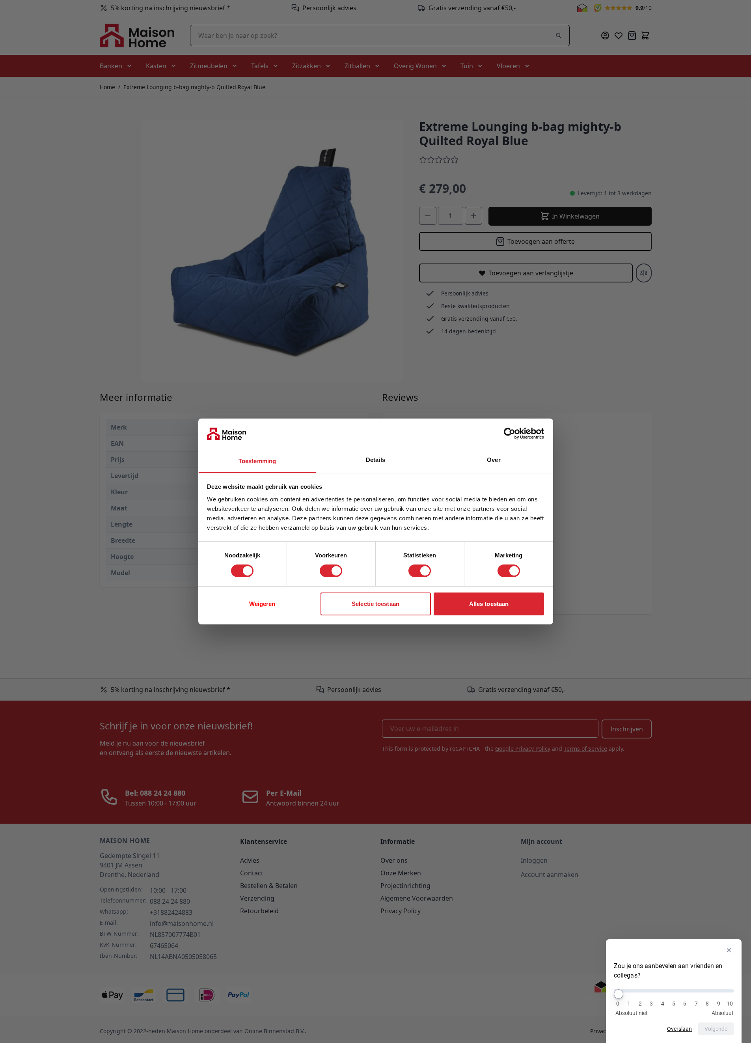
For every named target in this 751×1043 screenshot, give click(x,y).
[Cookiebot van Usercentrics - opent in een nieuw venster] (509, 433)
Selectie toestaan (375, 603)
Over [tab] (493, 459)
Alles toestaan (489, 603)
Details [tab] (375, 459)
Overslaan (679, 1029)
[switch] (331, 570)
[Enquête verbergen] (729, 950)
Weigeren (262, 603)
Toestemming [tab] (257, 461)
